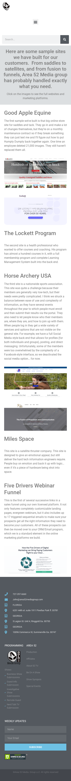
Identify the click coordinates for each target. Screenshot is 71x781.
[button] (35, 22)
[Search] (64, 39)
